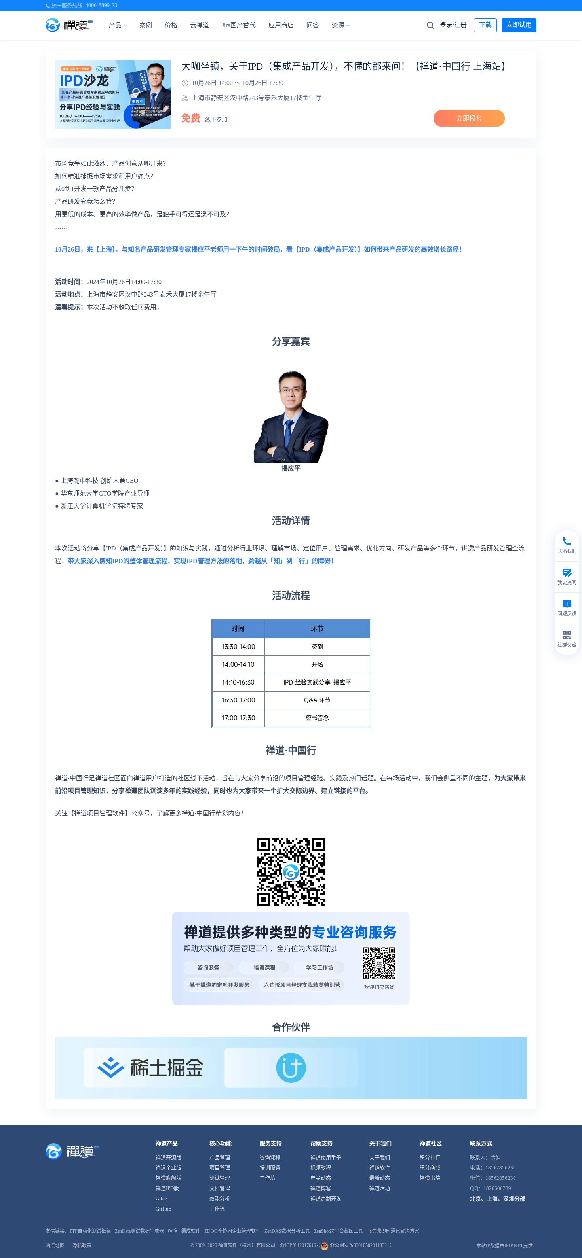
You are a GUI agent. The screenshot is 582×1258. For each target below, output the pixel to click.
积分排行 (430, 1157)
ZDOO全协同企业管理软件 (232, 1231)
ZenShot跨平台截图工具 (338, 1231)
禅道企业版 (168, 1168)
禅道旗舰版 (168, 1178)
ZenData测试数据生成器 (139, 1231)
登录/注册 (453, 24)
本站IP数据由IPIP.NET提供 (504, 1246)
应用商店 (281, 25)
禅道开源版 (168, 1157)
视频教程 (320, 1168)
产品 (115, 25)
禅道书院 (430, 1178)
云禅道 (199, 25)
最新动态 (379, 1178)
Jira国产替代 (239, 25)
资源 (338, 25)
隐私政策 (81, 1246)
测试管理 (219, 1178)
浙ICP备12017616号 (300, 1245)
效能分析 (219, 1198)
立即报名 (469, 118)
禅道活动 (379, 1188)
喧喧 (172, 1231)
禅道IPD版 (167, 1188)
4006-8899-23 (101, 5)
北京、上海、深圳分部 (497, 1199)
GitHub (163, 1209)
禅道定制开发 (325, 1198)
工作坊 (267, 1178)
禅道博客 (320, 1188)
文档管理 (219, 1188)
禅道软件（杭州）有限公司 (246, 1245)
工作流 (217, 1209)
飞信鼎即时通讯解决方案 (393, 1231)
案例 (145, 25)
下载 (485, 24)
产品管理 (219, 1157)
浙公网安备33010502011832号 (360, 1245)
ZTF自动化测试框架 (90, 1231)
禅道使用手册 (325, 1157)
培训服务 (270, 1168)
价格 (171, 25)
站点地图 (55, 1246)
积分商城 (430, 1168)
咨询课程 (270, 1157)
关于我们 (379, 1157)
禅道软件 (379, 1168)
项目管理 (219, 1168)
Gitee (161, 1198)
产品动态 (320, 1178)
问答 (312, 25)
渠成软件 (190, 1231)
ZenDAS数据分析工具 (287, 1231)
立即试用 (519, 24)
